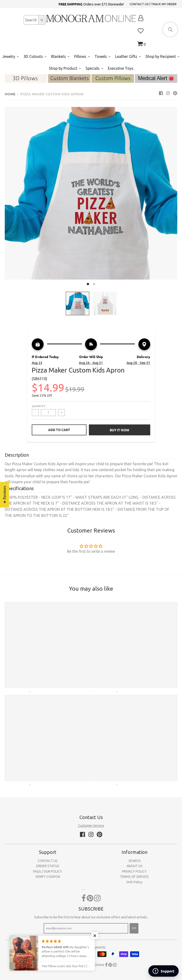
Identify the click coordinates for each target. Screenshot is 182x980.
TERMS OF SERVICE (134, 877)
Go (134, 928)
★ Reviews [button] (4, 495)
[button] (94, 935)
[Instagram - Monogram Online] (168, 93)
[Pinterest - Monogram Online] (175, 93)
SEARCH (134, 861)
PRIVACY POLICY (134, 871)
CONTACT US (139, 4)
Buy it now (119, 430)
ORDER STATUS (47, 866)
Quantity (38, 406)
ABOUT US (134, 866)
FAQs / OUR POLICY (47, 871)
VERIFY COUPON (47, 877)
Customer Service (91, 826)
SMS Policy (134, 882)
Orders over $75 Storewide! (91, 4)
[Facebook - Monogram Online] (161, 93)
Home (10, 94)
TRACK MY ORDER (164, 4)
